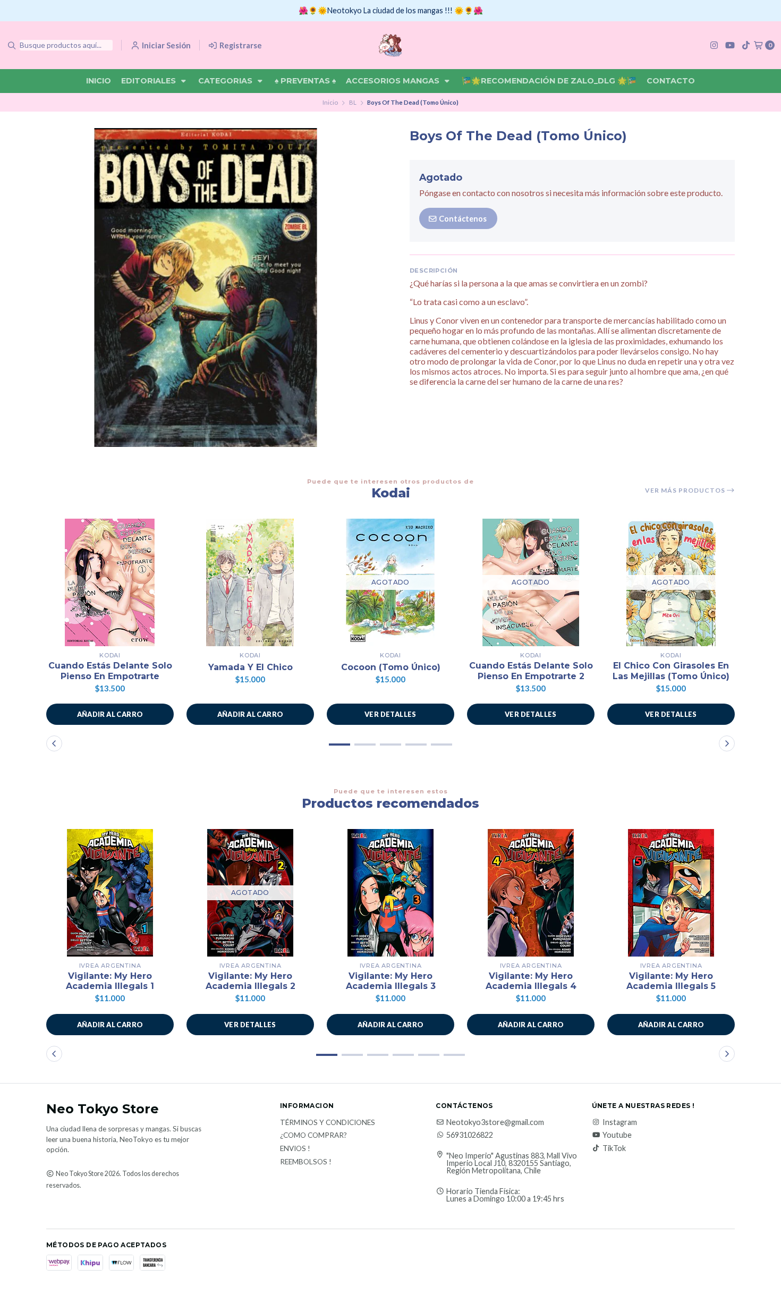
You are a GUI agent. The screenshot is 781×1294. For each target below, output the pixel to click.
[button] (110, 714)
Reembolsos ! (306, 1162)
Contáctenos (462, 218)
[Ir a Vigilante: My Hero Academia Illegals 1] (110, 893)
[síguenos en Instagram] (714, 45)
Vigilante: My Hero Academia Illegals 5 (671, 981)
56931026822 (469, 1135)
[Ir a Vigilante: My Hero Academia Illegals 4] (531, 893)
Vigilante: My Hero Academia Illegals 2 (250, 981)
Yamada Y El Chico (250, 667)
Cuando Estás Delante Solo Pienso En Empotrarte (110, 671)
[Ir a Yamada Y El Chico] (250, 582)
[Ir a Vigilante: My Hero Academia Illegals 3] (390, 893)
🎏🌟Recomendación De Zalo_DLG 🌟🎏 (549, 81)
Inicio (98, 81)
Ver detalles (390, 714)
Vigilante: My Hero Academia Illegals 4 (531, 981)
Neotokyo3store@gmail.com (495, 1122)
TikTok (614, 1148)
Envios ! (295, 1149)
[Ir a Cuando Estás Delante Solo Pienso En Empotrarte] (110, 582)
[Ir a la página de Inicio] (390, 45)
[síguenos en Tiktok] (746, 45)
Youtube (617, 1135)
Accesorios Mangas (394, 81)
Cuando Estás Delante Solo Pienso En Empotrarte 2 (531, 671)
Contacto (671, 81)
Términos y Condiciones (327, 1123)
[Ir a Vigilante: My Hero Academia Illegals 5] (671, 893)
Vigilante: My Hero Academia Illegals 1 (110, 981)
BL (352, 102)
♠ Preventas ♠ (305, 81)
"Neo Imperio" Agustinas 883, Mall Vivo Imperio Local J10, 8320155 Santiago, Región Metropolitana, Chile (511, 1163)
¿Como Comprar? (313, 1135)
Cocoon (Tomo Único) (390, 667)
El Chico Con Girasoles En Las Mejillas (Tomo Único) (671, 671)
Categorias (226, 81)
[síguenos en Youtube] (730, 45)
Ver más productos (686, 490)
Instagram (619, 1122)
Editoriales (149, 81)
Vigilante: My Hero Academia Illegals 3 (391, 981)
